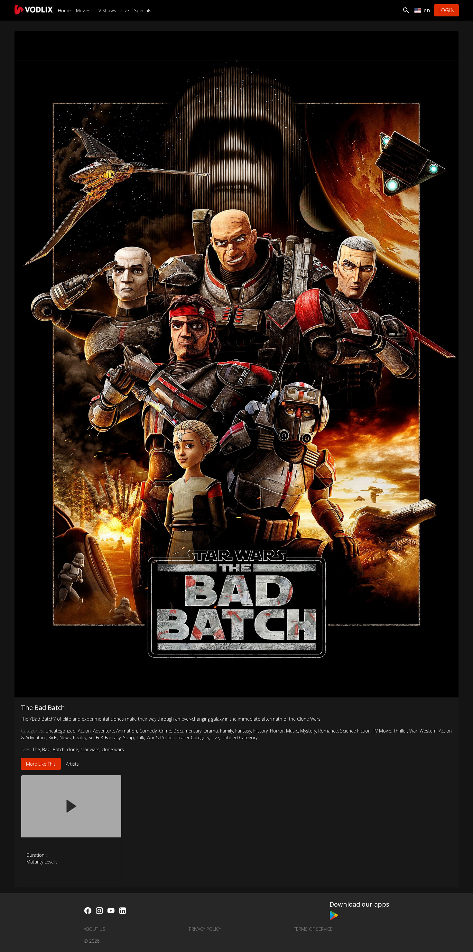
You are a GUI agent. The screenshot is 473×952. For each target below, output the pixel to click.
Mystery (308, 731)
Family (227, 731)
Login (446, 10)
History (261, 731)
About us (94, 929)
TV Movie (382, 731)
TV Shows (106, 10)
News (66, 737)
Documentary (187, 731)
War (413, 731)
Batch (59, 749)
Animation (127, 731)
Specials (142, 10)
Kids (53, 737)
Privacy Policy (205, 929)
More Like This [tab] (41, 764)
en (427, 10)
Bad (46, 749)
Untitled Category (239, 737)
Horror (277, 731)
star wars (89, 749)
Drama (211, 731)
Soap (129, 737)
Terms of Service (313, 929)
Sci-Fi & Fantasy (105, 737)
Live (125, 10)
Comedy (148, 731)
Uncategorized (61, 731)
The (36, 749)
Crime (165, 731)
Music (292, 731)
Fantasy (243, 731)
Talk (140, 737)
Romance (328, 731)
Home (64, 10)
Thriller (401, 731)
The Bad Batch (43, 707)
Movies (83, 10)
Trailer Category (193, 737)
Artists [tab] (72, 764)
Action (85, 731)
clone (72, 749)
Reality (80, 737)
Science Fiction (356, 731)
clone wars (113, 749)
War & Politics (161, 737)
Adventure (104, 731)
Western (429, 731)
